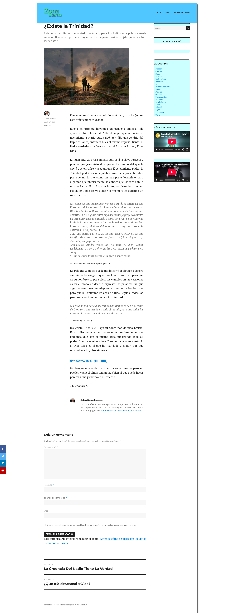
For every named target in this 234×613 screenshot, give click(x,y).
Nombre (49, 485)
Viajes (158, 115)
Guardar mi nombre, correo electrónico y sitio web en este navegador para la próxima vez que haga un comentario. (91, 525)
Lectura (158, 89)
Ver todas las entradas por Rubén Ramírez (121, 410)
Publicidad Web (82, 605)
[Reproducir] (157, 149)
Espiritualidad (161, 79)
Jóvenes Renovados (163, 87)
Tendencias (160, 112)
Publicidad (160, 100)
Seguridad (159, 110)
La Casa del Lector (181, 13)
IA (156, 84)
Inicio (158, 13)
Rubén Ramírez (50, 119)
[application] (172, 141)
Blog (167, 13)
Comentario (51, 447)
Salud (158, 105)
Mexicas (159, 92)
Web (46, 511)
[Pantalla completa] (187, 149)
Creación (159, 71)
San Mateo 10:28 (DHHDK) (88, 361)
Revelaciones (161, 102)
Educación (160, 77)
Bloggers (159, 69)
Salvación (48, 125)
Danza (158, 74)
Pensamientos (161, 97)
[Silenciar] (183, 149)
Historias (159, 82)
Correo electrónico (55, 498)
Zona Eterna (48, 605)
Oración (159, 94)
